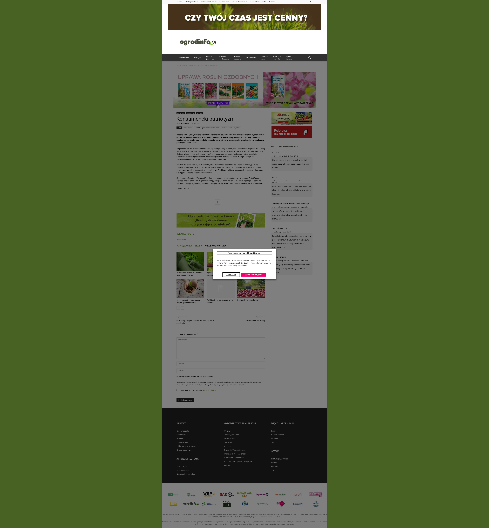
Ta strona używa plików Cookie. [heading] (244, 253)
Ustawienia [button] (231, 274)
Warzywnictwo (224, 2)
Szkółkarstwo (251, 57)
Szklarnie (224, 57)
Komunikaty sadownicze (240, 2)
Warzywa (197, 57)
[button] (309, 58)
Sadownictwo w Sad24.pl (258, 2)
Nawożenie (277, 57)
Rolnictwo (272, 2)
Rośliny (237, 57)
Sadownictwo (184, 57)
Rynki (289, 57)
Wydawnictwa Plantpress (209, 2)
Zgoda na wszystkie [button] (253, 274)
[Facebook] (311, 1)
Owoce (210, 57)
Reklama (179, 2)
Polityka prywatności (191, 2)
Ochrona (264, 57)
